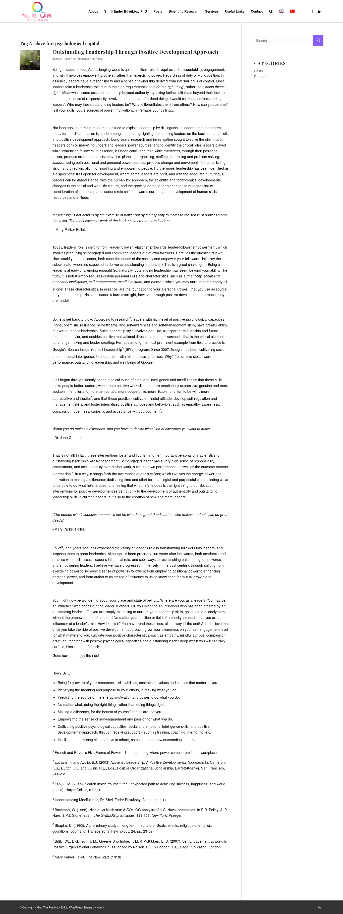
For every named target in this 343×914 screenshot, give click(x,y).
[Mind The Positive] (37, 11)
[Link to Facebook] (312, 11)
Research (261, 76)
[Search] (271, 11)
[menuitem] (93, 11)
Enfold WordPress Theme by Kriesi (82, 907)
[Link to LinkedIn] (319, 11)
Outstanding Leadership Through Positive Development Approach (135, 51)
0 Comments (81, 59)
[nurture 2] (30, 60)
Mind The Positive (47, 907)
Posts (99, 59)
